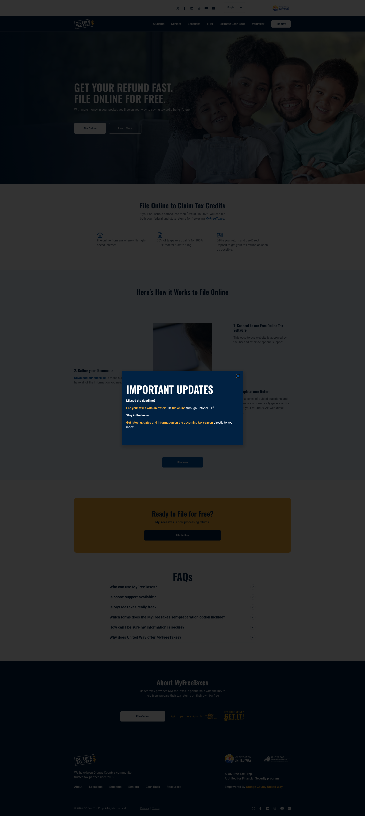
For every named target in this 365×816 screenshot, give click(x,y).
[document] (182, 408)
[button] (238, 376)
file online (179, 408)
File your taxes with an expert (146, 408)
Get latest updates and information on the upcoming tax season (169, 422)
